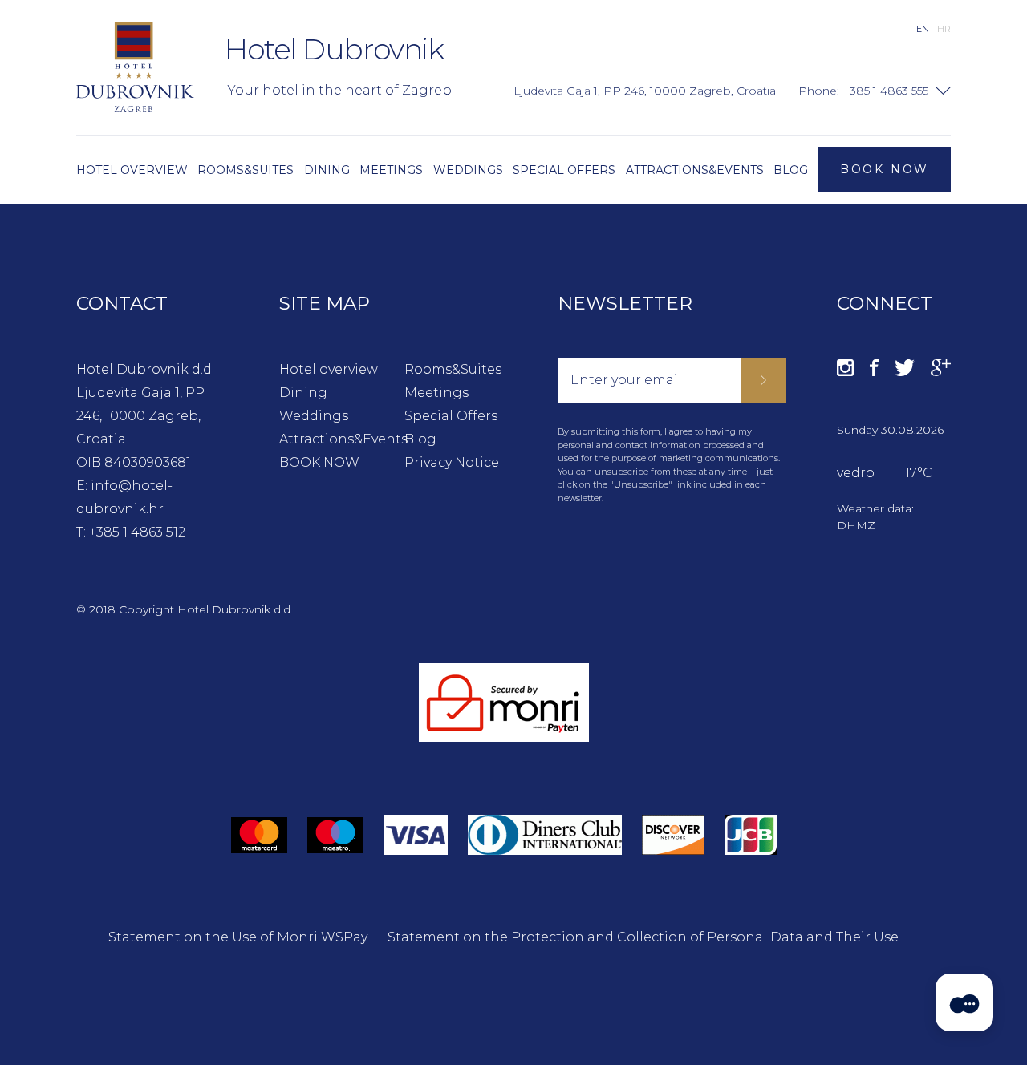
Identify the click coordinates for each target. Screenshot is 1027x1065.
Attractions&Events (330, 439)
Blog (420, 439)
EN (922, 28)
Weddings (313, 415)
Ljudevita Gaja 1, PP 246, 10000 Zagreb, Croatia (140, 416)
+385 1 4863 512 (137, 532)
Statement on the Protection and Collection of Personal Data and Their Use (643, 937)
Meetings (436, 392)
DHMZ (856, 525)
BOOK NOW (319, 462)
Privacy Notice (451, 462)
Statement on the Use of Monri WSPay (237, 937)
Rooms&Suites (452, 369)
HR (944, 28)
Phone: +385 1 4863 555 (863, 90)
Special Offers (450, 415)
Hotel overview (328, 369)
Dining (303, 392)
